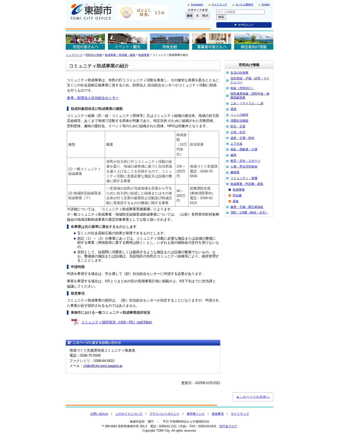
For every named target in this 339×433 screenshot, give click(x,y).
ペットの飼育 (239, 115)
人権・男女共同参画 (243, 166)
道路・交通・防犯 (242, 138)
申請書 (237, 195)
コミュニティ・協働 (243, 178)
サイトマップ (219, 4)
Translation (197, 4)
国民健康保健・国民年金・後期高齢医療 (249, 95)
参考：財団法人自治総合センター (93, 98)
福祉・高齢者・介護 (243, 149)
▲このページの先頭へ (253, 396)
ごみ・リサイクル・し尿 (246, 103)
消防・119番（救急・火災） (249, 212)
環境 (233, 109)
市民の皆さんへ (85, 41)
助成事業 (143, 55)
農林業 (234, 172)
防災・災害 (237, 126)
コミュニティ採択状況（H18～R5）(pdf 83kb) (116, 322)
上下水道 (236, 143)
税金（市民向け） (242, 88)
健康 (233, 155)
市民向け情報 (93, 55)
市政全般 (169, 41)
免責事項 (218, 413)
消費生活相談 (239, 120)
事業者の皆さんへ (211, 41)
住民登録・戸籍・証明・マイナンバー (249, 80)
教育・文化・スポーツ (245, 160)
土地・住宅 (237, 132)
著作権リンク (196, 413)
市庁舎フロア (228, 426)
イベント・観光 (127, 41)
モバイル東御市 (244, 4)
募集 (236, 201)
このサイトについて (128, 413)
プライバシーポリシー (164, 413)
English (266, 4)
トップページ (74, 55)
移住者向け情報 (253, 41)
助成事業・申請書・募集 (120, 55)
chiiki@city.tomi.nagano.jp (102, 366)
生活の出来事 (239, 72)
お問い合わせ (99, 413)
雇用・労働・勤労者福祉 (246, 207)
